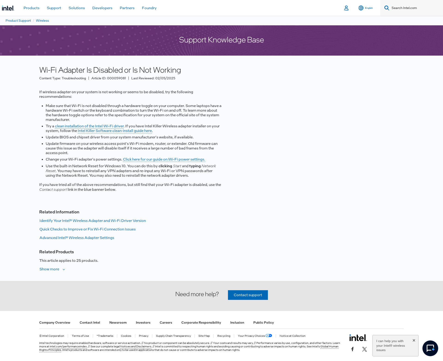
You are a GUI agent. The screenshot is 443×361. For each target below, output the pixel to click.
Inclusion (237, 322)
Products (31, 8)
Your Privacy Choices (252, 336)
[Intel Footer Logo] (358, 337)
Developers (102, 8)
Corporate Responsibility (201, 322)
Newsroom (118, 322)
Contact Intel (90, 322)
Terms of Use (80, 336)
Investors (143, 322)
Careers (166, 322)
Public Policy (263, 322)
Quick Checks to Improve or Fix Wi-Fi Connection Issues (87, 229)
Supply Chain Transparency (173, 336)
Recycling (223, 336)
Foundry (149, 8)
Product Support (18, 20)
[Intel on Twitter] (364, 349)
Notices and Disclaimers (135, 346)
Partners (127, 8)
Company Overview (54, 322)
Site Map (204, 336)
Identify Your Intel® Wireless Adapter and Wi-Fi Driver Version (92, 220)
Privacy (143, 336)
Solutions (77, 8)
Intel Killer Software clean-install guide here (115, 130)
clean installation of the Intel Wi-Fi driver (89, 126)
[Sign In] (346, 8)
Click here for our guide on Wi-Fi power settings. (164, 159)
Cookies (126, 336)
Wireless (42, 20)
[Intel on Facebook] (352, 349)
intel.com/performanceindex (68, 346)
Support (54, 8)
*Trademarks (105, 336)
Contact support (248, 294)
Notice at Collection (292, 336)
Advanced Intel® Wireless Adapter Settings (76, 237)
